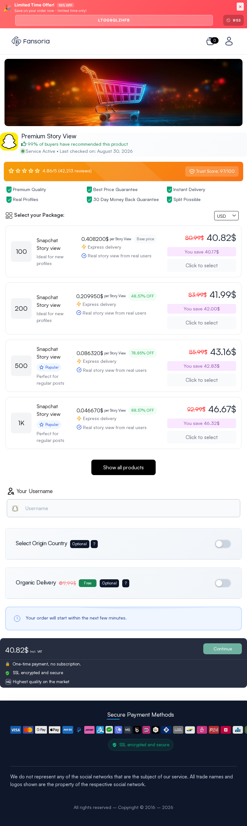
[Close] (240, 7)
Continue (223, 648)
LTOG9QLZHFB (114, 20)
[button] (15, 730)
